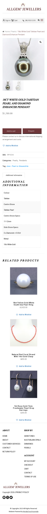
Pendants (23, 161)
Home (7, 32)
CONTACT (7, 448)
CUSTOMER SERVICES (11, 444)
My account (29, 461)
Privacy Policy (22, 492)
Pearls (13, 32)
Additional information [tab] (14, 175)
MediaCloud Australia (30, 511)
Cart (15, 20)
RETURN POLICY (9, 452)
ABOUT (5, 440)
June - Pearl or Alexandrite (17, 166)
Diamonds (28, 444)
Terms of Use (30, 477)
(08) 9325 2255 (30, 20)
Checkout (28, 465)
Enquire (31, 131)
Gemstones (29, 436)
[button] (10, 145)
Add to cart (11, 131)
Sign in (8, 20)
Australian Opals (32, 440)
